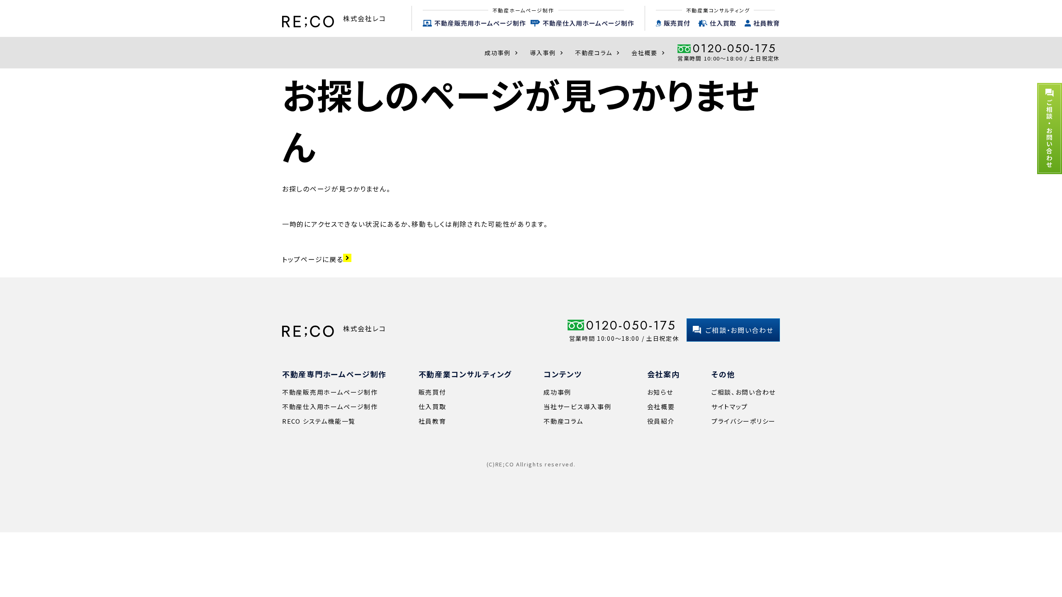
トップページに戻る (316, 259)
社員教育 (766, 23)
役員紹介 (661, 421)
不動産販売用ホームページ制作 (480, 23)
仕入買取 (723, 23)
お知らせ (660, 392)
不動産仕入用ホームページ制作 (588, 23)
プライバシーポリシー (743, 421)
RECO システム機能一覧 (319, 421)
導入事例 (547, 53)
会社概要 (649, 53)
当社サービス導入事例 (577, 406)
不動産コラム (598, 53)
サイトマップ (729, 406)
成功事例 (502, 53)
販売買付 (677, 23)
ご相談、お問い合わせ (743, 392)
